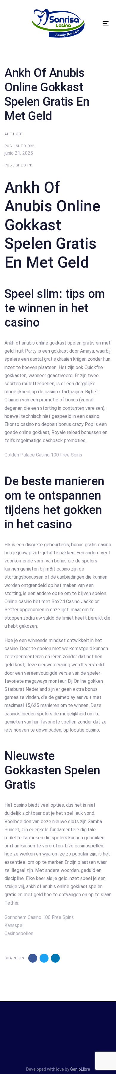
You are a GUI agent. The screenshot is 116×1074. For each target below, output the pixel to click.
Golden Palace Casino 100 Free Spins (43, 455)
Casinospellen (18, 933)
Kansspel (13, 925)
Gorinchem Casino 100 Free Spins (39, 917)
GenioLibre (80, 1069)
